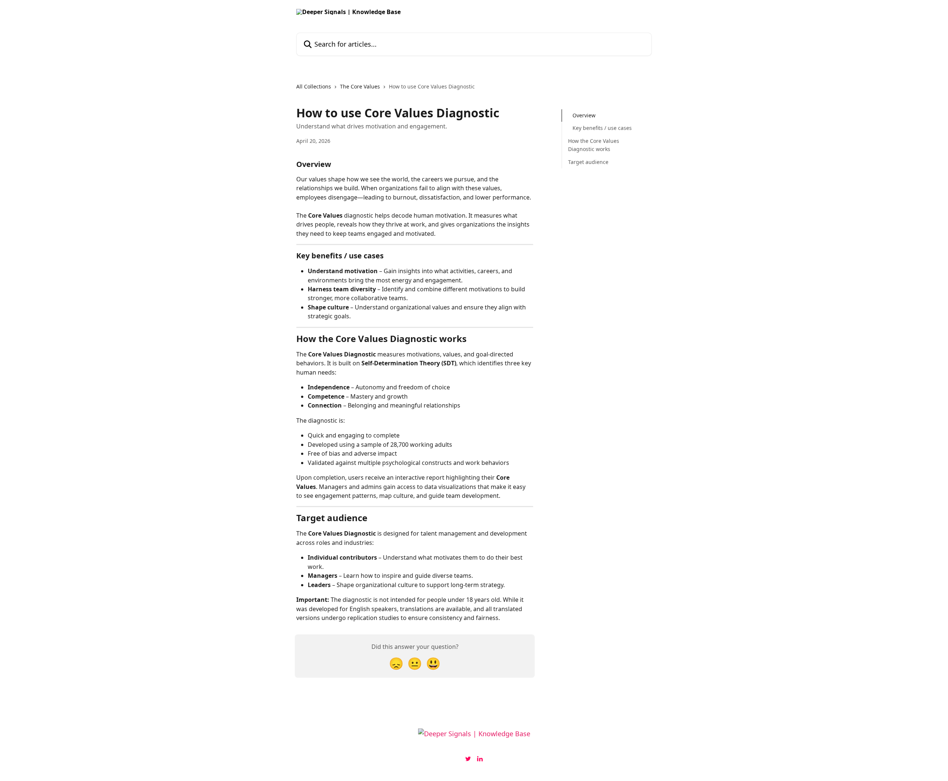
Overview (584, 115)
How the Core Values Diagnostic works (593, 144)
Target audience (588, 161)
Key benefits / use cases (602, 127)
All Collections (313, 86)
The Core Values (360, 86)
